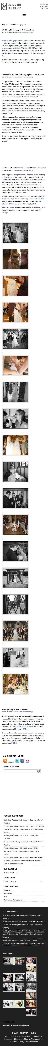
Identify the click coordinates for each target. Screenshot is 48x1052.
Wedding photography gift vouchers (15, 41)
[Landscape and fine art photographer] (24, 6)
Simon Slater (17, 32)
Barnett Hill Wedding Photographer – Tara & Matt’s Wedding (23, 943)
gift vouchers (30, 60)
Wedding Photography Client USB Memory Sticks (21, 848)
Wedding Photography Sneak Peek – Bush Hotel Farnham (24, 826)
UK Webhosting (31, 1042)
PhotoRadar (8, 894)
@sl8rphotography (15, 1025)
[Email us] (11, 762)
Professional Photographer (13, 900)
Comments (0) (28, 32)
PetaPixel (7, 890)
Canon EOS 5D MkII (36, 199)
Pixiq (5, 897)
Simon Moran (21, 726)
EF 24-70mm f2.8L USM (27, 204)
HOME (15, 1033)
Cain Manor (40, 94)
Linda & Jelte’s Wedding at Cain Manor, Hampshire (24, 168)
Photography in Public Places (15, 709)
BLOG (33, 1033)
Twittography (9, 1022)
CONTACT (24, 1033)
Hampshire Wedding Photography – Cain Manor (23, 75)
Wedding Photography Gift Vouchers (18, 30)
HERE (24, 729)
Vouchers (5, 48)
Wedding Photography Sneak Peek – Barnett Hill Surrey (23, 857)
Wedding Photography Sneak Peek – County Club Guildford (23, 931)
